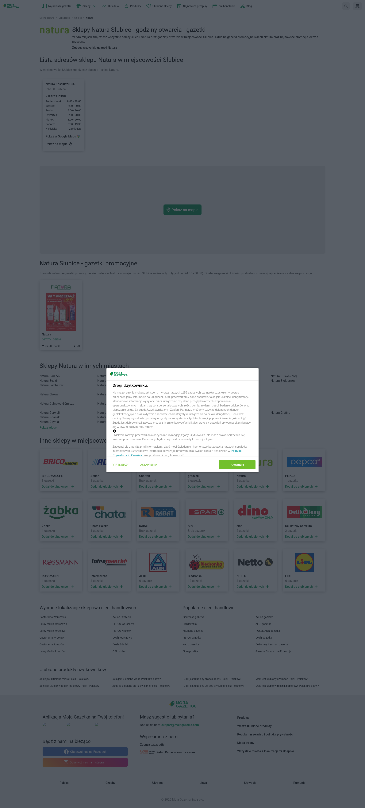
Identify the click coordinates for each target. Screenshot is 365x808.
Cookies (136, 455)
